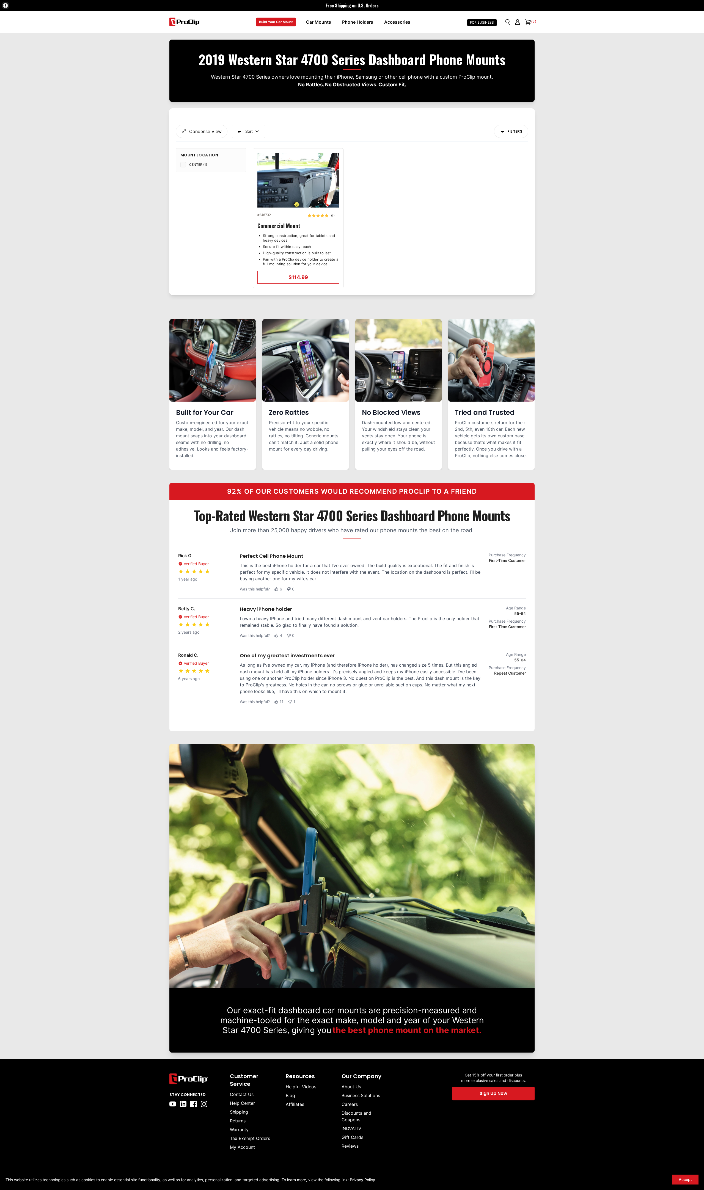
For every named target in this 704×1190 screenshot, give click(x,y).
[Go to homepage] (184, 22)
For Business (482, 22)
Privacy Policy (362, 1179)
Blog (290, 1095)
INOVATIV (351, 1128)
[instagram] (204, 1104)
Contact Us (242, 1094)
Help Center (242, 1103)
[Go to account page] (517, 22)
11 (282, 701)
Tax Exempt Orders (250, 1138)
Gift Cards (352, 1137)
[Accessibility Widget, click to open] (5, 5)
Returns (238, 1120)
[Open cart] (527, 22)
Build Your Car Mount (276, 22)
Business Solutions (361, 1095)
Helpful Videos (301, 1086)
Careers (350, 1104)
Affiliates (295, 1104)
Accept (685, 1179)
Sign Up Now (493, 1093)
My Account (242, 1147)
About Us (351, 1086)
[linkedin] (183, 1104)
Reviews (350, 1146)
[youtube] (172, 1104)
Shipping (239, 1112)
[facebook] (193, 1104)
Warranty (239, 1129)
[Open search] (507, 22)
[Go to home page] (196, 1078)
